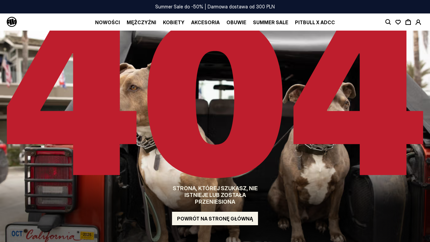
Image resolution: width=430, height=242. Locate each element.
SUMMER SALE (270, 22)
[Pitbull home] (12, 22)
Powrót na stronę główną (215, 218)
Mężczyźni (141, 22)
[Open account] (418, 22)
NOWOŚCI (107, 22)
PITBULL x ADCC (315, 22)
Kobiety (173, 22)
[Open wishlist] (398, 22)
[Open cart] (408, 22)
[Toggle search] (388, 22)
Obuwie (236, 22)
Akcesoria (205, 22)
